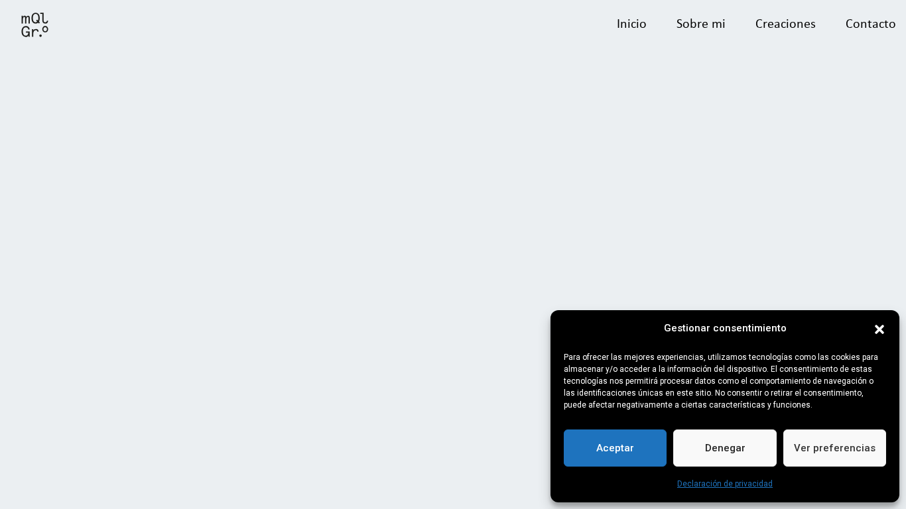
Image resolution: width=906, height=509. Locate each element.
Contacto (871, 24)
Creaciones (785, 24)
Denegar (725, 448)
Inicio (632, 24)
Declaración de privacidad (725, 483)
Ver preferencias (834, 448)
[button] (879, 328)
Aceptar (615, 448)
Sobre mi (701, 24)
